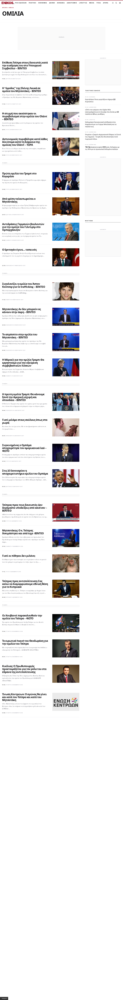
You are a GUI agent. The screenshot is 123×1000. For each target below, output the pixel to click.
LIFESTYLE (83, 3)
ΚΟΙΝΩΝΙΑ (61, 3)
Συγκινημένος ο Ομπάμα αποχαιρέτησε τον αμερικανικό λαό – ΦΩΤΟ (24, 448)
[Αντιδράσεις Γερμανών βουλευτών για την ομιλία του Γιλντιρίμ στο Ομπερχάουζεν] (65, 232)
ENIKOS (7, 3)
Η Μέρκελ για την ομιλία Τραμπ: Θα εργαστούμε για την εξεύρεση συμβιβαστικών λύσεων (23, 362)
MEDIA (91, 3)
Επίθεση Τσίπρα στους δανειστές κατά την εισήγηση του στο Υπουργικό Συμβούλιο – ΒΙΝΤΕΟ (25, 65)
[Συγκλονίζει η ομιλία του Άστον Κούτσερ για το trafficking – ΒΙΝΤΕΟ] (65, 291)
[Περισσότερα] (113, 3)
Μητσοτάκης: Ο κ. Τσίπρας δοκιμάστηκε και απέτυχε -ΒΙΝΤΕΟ (23, 532)
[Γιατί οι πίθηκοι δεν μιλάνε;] (65, 563)
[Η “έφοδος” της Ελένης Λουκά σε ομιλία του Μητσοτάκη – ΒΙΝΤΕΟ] (65, 96)
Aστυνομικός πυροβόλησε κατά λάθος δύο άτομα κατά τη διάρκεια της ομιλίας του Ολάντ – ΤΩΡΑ (25, 142)
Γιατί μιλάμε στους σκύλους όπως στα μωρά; (24, 421)
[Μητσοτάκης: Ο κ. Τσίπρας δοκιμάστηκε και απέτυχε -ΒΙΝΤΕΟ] (65, 538)
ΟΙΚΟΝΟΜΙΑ (42, 3)
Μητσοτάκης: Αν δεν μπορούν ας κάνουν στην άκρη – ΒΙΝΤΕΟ (21, 311)
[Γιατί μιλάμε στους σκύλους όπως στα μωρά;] (65, 427)
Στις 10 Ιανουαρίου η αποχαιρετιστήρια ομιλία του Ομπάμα (25, 472)
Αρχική (4, 7)
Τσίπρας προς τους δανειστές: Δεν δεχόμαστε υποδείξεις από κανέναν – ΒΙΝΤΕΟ (24, 507)
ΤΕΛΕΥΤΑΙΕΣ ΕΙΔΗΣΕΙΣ (92, 90)
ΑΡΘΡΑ (105, 3)
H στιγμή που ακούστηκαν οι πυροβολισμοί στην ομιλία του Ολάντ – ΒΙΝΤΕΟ (24, 116)
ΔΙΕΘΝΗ (52, 3)
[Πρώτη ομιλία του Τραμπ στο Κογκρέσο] (65, 181)
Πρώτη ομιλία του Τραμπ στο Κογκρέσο (19, 175)
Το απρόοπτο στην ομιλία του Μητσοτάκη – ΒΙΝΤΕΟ (19, 336)
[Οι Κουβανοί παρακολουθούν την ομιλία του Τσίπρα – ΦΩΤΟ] (65, 623)
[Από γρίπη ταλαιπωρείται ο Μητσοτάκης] (65, 206)
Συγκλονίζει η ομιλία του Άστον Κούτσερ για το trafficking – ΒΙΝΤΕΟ (23, 285)
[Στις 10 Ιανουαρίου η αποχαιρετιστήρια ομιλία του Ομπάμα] (65, 478)
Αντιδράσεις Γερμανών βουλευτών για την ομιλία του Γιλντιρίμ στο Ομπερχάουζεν (23, 227)
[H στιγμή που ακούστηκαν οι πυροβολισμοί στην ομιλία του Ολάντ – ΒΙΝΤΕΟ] (65, 121)
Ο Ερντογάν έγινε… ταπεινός (19, 249)
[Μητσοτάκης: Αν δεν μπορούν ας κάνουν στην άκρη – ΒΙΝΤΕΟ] (65, 317)
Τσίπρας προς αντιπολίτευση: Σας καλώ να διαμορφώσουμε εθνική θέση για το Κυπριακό (25, 584)
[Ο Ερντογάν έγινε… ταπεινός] (65, 257)
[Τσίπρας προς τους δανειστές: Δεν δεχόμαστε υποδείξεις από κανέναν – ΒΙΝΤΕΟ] (65, 512)
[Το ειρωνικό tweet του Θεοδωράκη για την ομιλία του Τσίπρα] (65, 648)
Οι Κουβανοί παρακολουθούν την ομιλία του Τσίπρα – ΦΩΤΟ (22, 617)
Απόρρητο (4, 998)
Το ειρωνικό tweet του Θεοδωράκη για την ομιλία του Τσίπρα (25, 642)
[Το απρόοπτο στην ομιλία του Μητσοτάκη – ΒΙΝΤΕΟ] (65, 342)
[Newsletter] (120, 3)
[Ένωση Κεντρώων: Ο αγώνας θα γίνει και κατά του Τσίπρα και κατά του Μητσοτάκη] (65, 703)
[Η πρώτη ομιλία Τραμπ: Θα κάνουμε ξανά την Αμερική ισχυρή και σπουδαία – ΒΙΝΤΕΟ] (65, 402)
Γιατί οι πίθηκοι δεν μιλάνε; (18, 555)
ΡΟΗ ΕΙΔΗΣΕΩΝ (21, 3)
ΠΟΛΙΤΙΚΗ (32, 3)
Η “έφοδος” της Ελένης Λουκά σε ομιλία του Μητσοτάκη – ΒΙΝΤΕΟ (21, 90)
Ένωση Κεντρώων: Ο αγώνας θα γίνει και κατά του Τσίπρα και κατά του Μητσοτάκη (24, 697)
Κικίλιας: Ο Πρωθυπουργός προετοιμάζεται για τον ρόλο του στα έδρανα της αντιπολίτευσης (24, 669)
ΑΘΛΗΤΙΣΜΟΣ (72, 3)
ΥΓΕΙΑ (98, 3)
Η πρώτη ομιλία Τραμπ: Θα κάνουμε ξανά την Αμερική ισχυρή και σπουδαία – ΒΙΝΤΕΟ (23, 397)
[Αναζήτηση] (116, 3)
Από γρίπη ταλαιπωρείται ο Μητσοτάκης (19, 200)
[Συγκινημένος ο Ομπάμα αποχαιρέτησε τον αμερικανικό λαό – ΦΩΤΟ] (65, 453)
